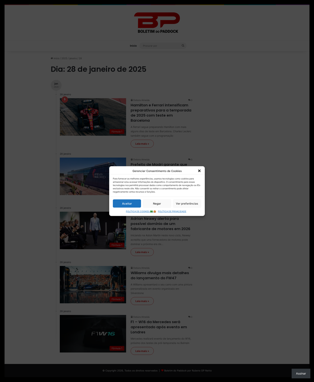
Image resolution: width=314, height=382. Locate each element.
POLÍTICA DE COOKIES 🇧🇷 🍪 (141, 211)
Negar (157, 203)
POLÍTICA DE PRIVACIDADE (172, 211)
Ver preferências (187, 203)
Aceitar (127, 203)
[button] (199, 171)
